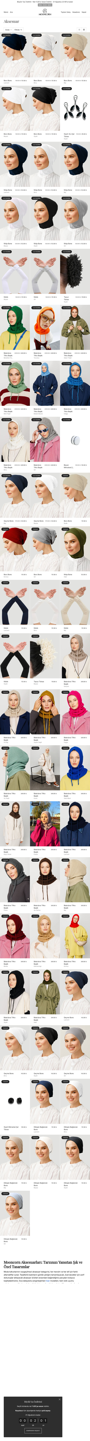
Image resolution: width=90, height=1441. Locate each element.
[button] (79, 29)
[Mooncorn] (45, 12)
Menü (6, 12)
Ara (11, 12)
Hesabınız (76, 12)
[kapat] (59, 1399)
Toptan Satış (65, 12)
